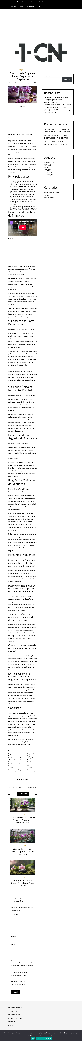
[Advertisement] (41, 28)
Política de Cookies (14, 1015)
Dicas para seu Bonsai (36, 2)
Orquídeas (22, 70)
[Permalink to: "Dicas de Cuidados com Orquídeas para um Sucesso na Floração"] (22, 836)
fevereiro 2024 (48, 174)
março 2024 (48, 172)
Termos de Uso (12, 1011)
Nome (13, 936)
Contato (40, 6)
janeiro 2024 (48, 176)
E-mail (13, 944)
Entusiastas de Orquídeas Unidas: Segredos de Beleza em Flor (22, 883)
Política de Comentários (15, 1018)
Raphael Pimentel (15, 83)
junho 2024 (47, 167)
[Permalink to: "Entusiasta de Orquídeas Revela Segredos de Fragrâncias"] (22, 94)
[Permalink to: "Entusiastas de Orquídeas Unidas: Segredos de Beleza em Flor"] (22, 867)
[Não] (79, 1036)
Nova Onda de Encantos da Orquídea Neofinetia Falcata (21, 758)
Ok (33, 1038)
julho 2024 (47, 166)
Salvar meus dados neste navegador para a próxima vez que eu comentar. (22, 964)
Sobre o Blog (30, 6)
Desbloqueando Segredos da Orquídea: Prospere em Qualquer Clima (23, 820)
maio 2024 (47, 169)
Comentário (15, 914)
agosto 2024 (48, 164)
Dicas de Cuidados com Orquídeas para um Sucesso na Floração (22, 851)
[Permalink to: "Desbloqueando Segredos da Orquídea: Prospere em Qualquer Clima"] (22, 805)
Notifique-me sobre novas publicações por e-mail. (19, 983)
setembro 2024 (49, 162)
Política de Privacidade (15, 1008)
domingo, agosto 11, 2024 (29, 83)
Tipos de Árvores (22, 2)
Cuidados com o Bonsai (16, 6)
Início (11, 2)
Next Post (31, 787)
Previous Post (16, 787)
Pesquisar (47, 76)
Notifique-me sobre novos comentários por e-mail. (19, 974)
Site (12, 952)
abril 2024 (47, 171)
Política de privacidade (44, 1038)
